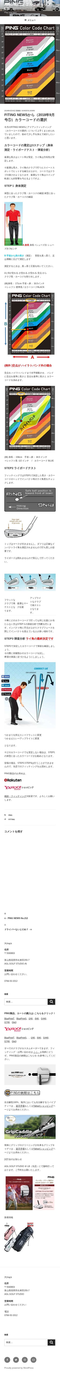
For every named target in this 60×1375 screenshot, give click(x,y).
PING (10, 815)
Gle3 (14, 1022)
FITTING (11, 819)
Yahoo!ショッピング (43, 1106)
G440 (43, 1018)
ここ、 (36, 1052)
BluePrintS (21, 1018)
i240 (31, 1018)
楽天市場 (20, 1106)
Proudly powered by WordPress (18, 1368)
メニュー (32, 20)
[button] (6, 699)
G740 (7, 1022)
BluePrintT (9, 1018)
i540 (37, 1018)
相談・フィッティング (15, 796)
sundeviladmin (28, 110)
